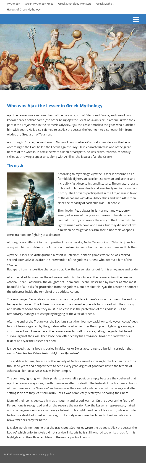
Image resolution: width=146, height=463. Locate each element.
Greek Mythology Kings (39, 3)
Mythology (13, 3)
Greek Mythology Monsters (74, 3)
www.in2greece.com (25, 454)
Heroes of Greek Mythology (24, 9)
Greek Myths (104, 3)
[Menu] (136, 19)
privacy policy (46, 454)
